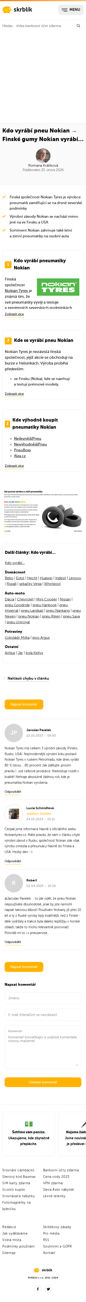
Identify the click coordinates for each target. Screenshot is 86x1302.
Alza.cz (20, 456)
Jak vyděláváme (15, 1233)
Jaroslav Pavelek (19, 898)
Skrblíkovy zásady (57, 1227)
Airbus (10, 653)
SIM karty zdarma (16, 1183)
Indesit (60, 578)
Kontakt (49, 1253)
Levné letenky (54, 1196)
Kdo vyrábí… (15, 563)
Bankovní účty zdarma (61, 1170)
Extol (20, 578)
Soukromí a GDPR (57, 1246)
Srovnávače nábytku (18, 1196)
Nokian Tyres (16, 291)
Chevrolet (25, 599)
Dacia (9, 599)
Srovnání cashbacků (18, 1170)
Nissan (65, 599)
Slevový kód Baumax (19, 1176)
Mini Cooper (46, 599)
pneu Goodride (17, 605)
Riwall (12, 584)
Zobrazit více (14, 314)
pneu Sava (71, 616)
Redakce (9, 1227)
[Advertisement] (43, 77)
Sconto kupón (13, 1189)
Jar (20, 653)
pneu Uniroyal (18, 622)
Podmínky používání (18, 1246)
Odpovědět (13, 791)
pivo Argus (41, 638)
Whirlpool (52, 584)
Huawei (46, 578)
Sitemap (8, 1253)
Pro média (51, 1233)
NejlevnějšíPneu (27, 439)
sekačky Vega (30, 584)
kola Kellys (34, 653)
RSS (46, 1240)
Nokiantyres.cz (15, 835)
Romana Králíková (43, 165)
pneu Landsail (32, 611)
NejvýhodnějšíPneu (30, 444)
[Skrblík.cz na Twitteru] (48, 1289)
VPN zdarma (53, 1183)
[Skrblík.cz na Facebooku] (38, 1289)
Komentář (15, 1031)
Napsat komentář (24, 704)
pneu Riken (51, 616)
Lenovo (75, 578)
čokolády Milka (17, 638)
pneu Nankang (58, 611)
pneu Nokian (28, 616)
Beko (9, 578)
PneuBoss (22, 450)
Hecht (32, 578)
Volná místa (11, 1240)
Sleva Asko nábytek (58, 1189)
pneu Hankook (45, 605)
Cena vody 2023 (56, 1176)
